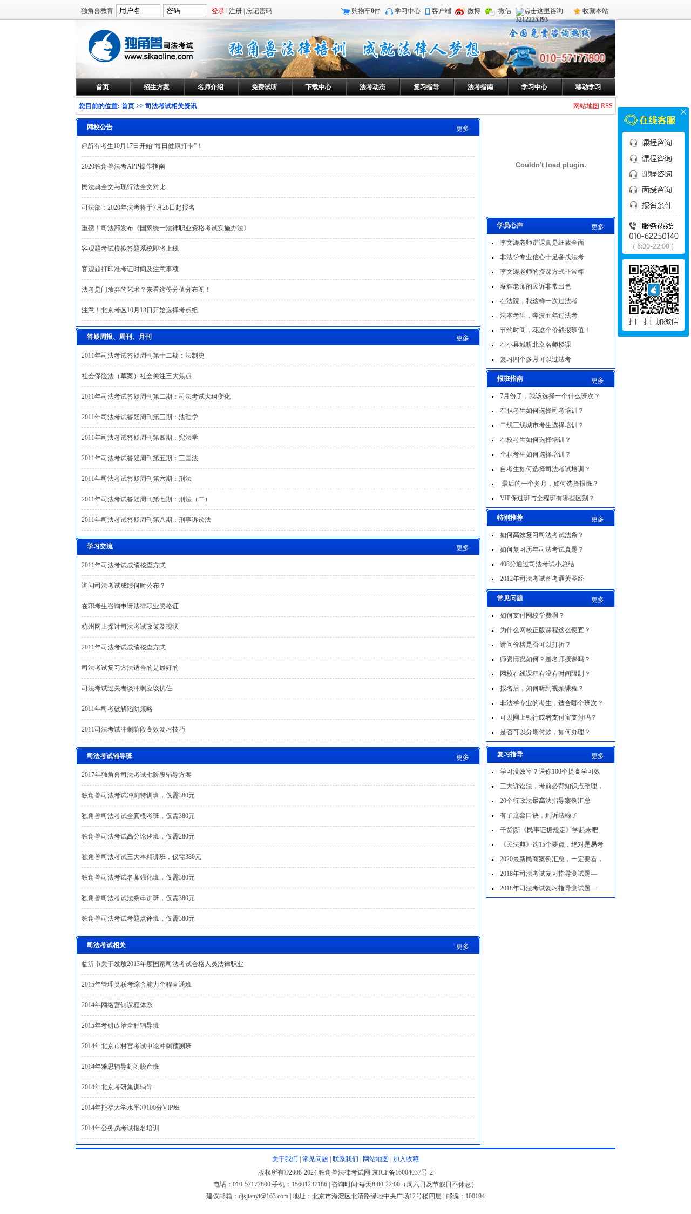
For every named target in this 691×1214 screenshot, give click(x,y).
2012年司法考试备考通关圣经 (542, 578)
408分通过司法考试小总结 (537, 564)
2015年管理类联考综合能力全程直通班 (137, 984)
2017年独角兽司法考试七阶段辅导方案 (137, 775)
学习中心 (408, 11)
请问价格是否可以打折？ (535, 644)
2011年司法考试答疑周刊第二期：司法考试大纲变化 (156, 396)
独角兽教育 (97, 11)
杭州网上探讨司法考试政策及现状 (130, 627)
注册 (235, 11)
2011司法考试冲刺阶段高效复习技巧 (133, 729)
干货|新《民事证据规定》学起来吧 (549, 830)
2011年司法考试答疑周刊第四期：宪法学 (140, 437)
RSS (607, 106)
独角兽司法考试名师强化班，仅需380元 (138, 877)
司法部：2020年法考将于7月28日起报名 (138, 207)
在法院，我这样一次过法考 (539, 301)
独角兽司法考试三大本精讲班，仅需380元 (141, 857)
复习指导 (426, 87)
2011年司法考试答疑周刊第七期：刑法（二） (146, 499)
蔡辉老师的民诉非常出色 (535, 286)
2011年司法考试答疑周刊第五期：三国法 (140, 458)
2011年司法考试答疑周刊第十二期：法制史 (143, 355)
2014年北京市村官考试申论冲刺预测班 (137, 1046)
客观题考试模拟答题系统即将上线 (130, 248)
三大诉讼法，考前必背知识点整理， (552, 786)
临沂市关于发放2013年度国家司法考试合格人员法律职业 (162, 964)
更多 (597, 227)
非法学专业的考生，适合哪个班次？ (552, 703)
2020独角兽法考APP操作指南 (123, 166)
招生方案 (157, 87)
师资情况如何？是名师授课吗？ (545, 659)
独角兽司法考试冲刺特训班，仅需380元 (138, 795)
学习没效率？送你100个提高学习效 (550, 771)
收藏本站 (595, 11)
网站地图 (586, 106)
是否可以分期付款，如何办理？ (545, 732)
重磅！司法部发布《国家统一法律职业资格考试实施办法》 (166, 228)
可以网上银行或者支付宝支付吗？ (548, 717)
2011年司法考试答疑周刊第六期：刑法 (137, 478)
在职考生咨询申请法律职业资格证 (130, 606)
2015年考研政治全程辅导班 (120, 1025)
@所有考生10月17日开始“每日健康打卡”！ (142, 146)
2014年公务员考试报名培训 (120, 1128)
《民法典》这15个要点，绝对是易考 (552, 844)
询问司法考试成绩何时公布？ (124, 585)
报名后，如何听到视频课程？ (542, 688)
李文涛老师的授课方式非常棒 (542, 272)
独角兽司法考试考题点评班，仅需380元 (138, 918)
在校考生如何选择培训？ (535, 440)
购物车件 (366, 11)
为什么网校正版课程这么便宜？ (545, 630)
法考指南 (480, 87)
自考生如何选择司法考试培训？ (545, 469)
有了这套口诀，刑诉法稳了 (539, 815)
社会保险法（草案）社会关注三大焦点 (137, 376)
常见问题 (315, 1159)
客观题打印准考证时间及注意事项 (130, 269)
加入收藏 (406, 1159)
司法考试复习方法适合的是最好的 (130, 668)
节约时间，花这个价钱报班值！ (545, 330)
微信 (504, 11)
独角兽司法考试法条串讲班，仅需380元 (138, 898)
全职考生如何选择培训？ (535, 454)
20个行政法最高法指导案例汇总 (545, 800)
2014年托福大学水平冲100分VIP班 (131, 1107)
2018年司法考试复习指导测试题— (548, 873)
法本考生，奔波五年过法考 (539, 315)
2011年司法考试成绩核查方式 (124, 565)
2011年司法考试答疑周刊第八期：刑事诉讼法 (146, 520)
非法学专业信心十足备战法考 (542, 257)
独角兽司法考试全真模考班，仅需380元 (138, 816)
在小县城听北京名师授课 (535, 344)
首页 (102, 87)
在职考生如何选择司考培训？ (542, 410)
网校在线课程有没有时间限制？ (545, 674)
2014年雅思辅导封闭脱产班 (120, 1066)
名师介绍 (210, 87)
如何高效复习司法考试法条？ (542, 535)
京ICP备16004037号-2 (402, 1172)
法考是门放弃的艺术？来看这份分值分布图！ (146, 289)
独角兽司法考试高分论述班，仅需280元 (138, 836)
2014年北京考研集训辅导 (117, 1087)
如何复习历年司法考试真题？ (542, 549)
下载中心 (318, 87)
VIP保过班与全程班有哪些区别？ (547, 498)
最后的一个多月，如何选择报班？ (549, 483)
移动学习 (588, 87)
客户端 (441, 11)
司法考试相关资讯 (171, 106)
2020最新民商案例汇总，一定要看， (552, 859)
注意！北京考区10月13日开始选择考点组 (140, 310)
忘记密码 (259, 11)
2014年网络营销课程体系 (117, 1005)
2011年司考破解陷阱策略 (117, 709)
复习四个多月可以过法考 (535, 359)
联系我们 (345, 1159)
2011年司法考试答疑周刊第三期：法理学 (140, 417)
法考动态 (372, 87)
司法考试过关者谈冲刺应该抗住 (127, 688)
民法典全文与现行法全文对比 (124, 187)
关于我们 (285, 1159)
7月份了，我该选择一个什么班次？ (550, 396)
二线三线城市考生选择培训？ (542, 425)
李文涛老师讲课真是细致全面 (542, 242)
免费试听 (264, 87)
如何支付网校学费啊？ (532, 615)
